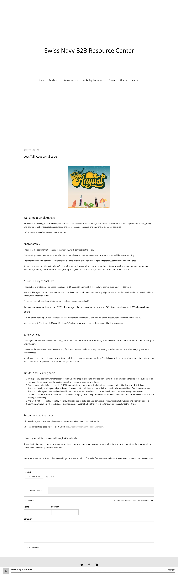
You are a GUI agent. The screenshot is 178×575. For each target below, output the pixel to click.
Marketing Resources (92, 80)
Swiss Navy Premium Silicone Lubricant (86, 426)
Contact (135, 80)
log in (121, 500)
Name (26, 506)
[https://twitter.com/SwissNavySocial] (81, 565)
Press (111, 80)
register (129, 500)
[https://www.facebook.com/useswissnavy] (89, 565)
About (123, 80)
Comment (28, 519)
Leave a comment (34, 477)
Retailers (53, 80)
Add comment (33, 547)
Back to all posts (32, 149)
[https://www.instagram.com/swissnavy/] (96, 565)
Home (41, 80)
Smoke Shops (70, 80)
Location (55, 506)
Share (51, 477)
